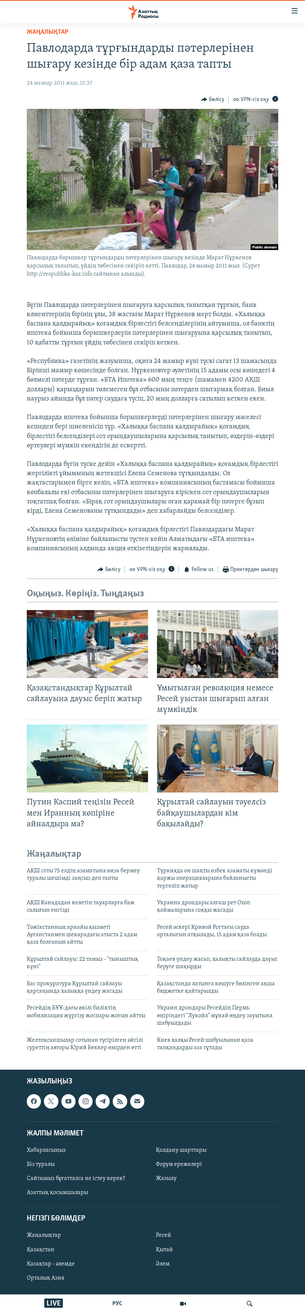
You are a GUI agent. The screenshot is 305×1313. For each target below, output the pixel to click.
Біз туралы (41, 1164)
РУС (117, 1304)
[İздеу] (249, 1303)
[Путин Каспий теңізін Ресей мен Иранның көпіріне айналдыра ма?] (87, 758)
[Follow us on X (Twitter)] (51, 1102)
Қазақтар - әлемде (51, 1264)
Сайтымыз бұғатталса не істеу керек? (76, 1178)
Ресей (163, 1236)
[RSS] (120, 1102)
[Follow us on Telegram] (103, 1102)
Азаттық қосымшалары (57, 1193)
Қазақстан (40, 1250)
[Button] (212, 99)
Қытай (164, 1250)
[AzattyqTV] (183, 1303)
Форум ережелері (179, 1164)
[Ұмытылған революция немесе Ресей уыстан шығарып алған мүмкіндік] (217, 644)
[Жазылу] (137, 1102)
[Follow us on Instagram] (85, 1102)
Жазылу (166, 1178)
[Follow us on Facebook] (34, 1102)
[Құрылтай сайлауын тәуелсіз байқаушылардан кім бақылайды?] (217, 758)
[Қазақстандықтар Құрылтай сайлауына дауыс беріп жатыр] (87, 644)
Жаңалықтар (44, 1236)
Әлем (163, 1264)
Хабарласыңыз (46, 1150)
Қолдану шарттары (181, 1150)
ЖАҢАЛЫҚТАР (47, 32)
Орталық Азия (45, 1278)
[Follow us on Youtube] (68, 1102)
